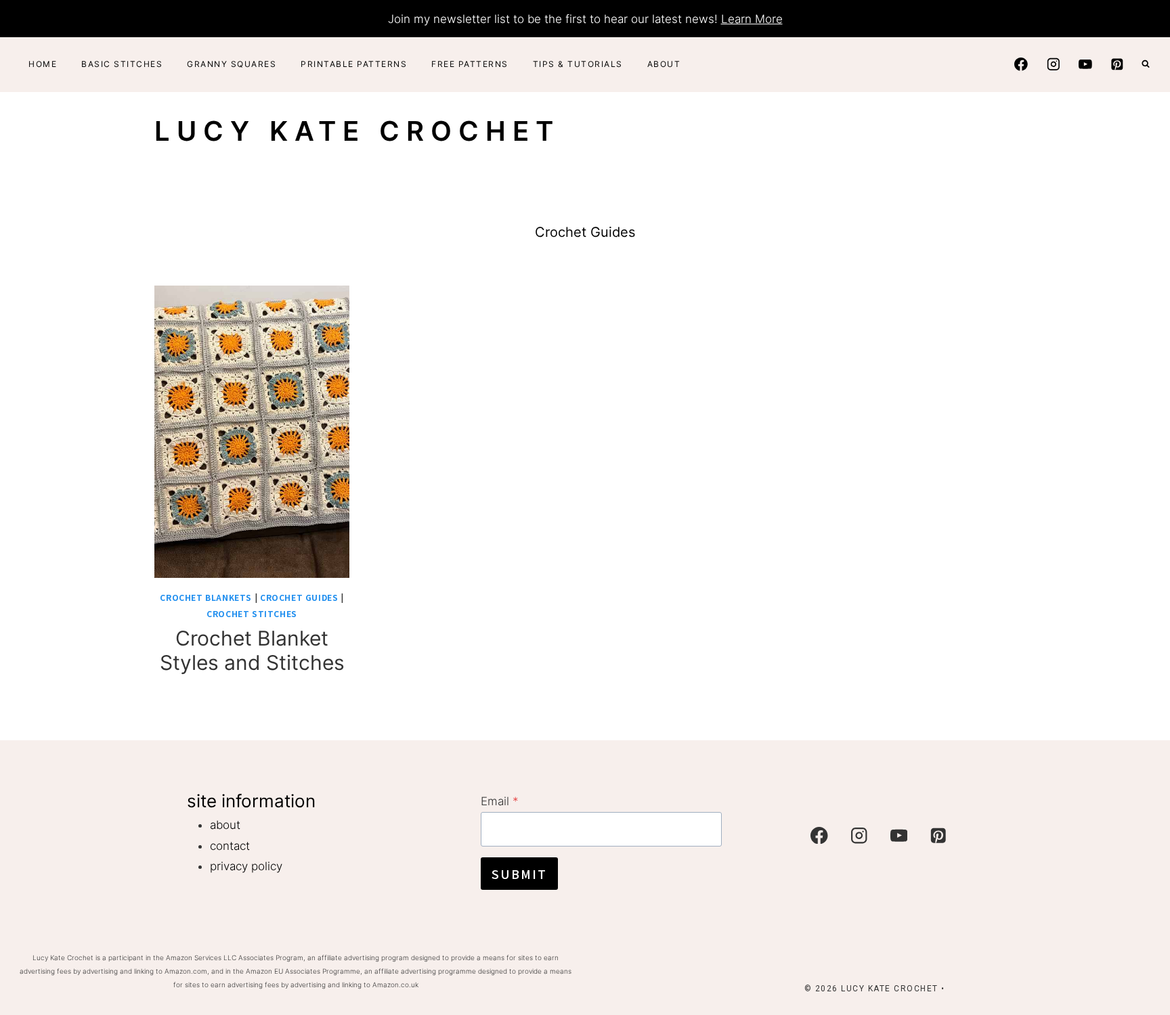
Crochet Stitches (252, 613)
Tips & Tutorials (578, 64)
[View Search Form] (1146, 64)
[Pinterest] (1117, 64)
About (664, 64)
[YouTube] (1085, 64)
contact (230, 846)
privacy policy (246, 866)
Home (42, 64)
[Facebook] (1021, 64)
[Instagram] (1053, 64)
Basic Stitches (121, 64)
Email (500, 801)
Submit (519, 873)
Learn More (752, 19)
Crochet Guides (299, 597)
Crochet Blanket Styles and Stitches (252, 650)
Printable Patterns (354, 64)
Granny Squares (231, 64)
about (225, 825)
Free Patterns (469, 64)
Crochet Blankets (206, 597)
